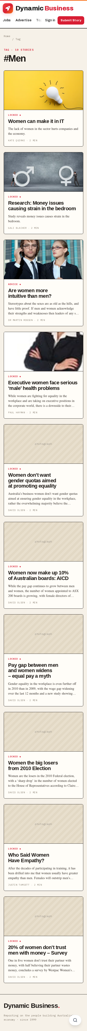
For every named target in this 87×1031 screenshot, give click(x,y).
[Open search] (75, 1020)
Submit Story (71, 20)
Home (7, 36)
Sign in (50, 20)
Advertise (24, 20)
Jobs (7, 20)
